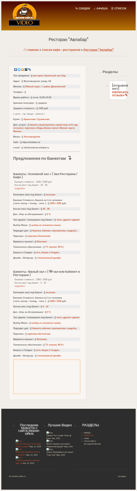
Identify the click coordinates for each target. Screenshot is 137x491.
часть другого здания (68, 219)
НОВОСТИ (88, 435)
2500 (52, 203)
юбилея (46, 230)
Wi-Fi (60, 247)
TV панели (50, 247)
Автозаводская (32, 136)
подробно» (20, 188)
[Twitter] (19, 69)
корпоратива (58, 230)
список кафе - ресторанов (61, 50)
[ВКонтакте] (15, 69)
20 (44, 209)
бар (63, 75)
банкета (36, 230)
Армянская (30, 119)
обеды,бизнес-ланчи (47, 128)
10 (47, 306)
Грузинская (43, 119)
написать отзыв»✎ (120, 93)
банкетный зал (52, 75)
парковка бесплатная (38, 236)
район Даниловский (54, 86)
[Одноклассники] (22, 69)
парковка (30, 128)
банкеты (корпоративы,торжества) (48, 125)
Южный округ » (33, 86)
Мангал (17, 131)
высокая (50, 194)
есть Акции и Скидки (47, 252)
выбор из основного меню (45, 225)
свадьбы (71, 230)
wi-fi (70, 125)
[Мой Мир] (26, 69)
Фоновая (41, 241)
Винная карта (67, 128)
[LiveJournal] (29, 69)
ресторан (38, 75)
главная (31, 50)
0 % (49, 214)
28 (48, 209)
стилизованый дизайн (49, 258)
